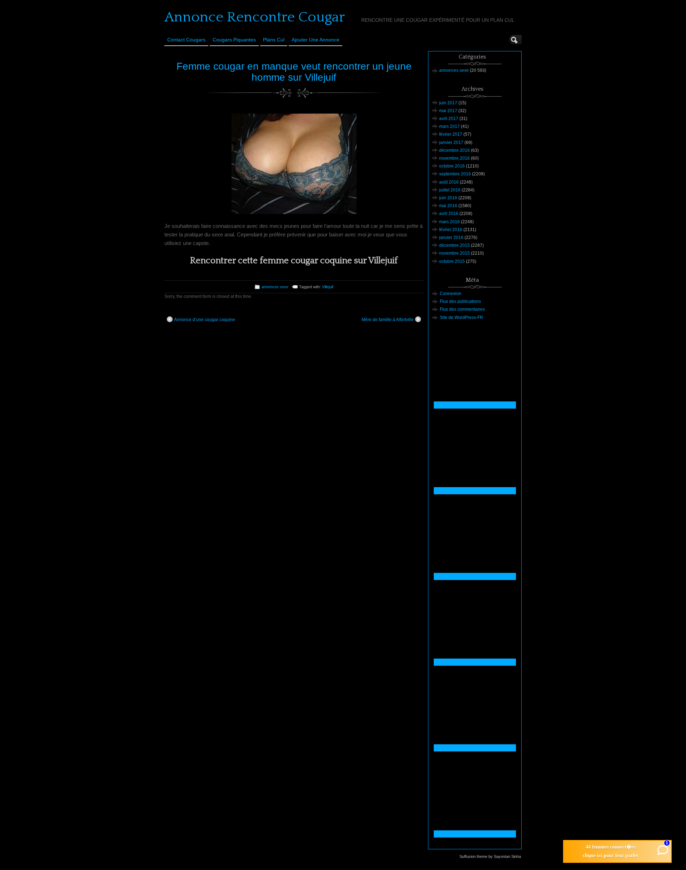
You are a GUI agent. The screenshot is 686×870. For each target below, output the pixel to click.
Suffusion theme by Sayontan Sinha (490, 856)
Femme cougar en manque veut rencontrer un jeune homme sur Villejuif (294, 72)
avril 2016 (448, 213)
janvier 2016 (451, 237)
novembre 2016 (454, 158)
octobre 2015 (452, 261)
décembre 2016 (454, 150)
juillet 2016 (450, 190)
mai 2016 (448, 205)
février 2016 (450, 229)
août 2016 (449, 182)
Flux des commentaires (462, 309)
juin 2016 (448, 197)
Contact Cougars (186, 39)
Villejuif (327, 287)
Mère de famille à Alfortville (388, 319)
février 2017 (450, 134)
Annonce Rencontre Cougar (254, 17)
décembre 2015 (454, 245)
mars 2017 (449, 126)
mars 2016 (449, 221)
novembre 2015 (454, 253)
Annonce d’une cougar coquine (204, 319)
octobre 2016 (452, 166)
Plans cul (273, 39)
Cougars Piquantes (234, 39)
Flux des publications (460, 301)
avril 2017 (448, 118)
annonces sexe (275, 287)
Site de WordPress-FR (461, 317)
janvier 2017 (451, 142)
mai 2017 (448, 110)
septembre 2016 (455, 173)
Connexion (450, 293)
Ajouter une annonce (315, 39)
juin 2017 (448, 102)
